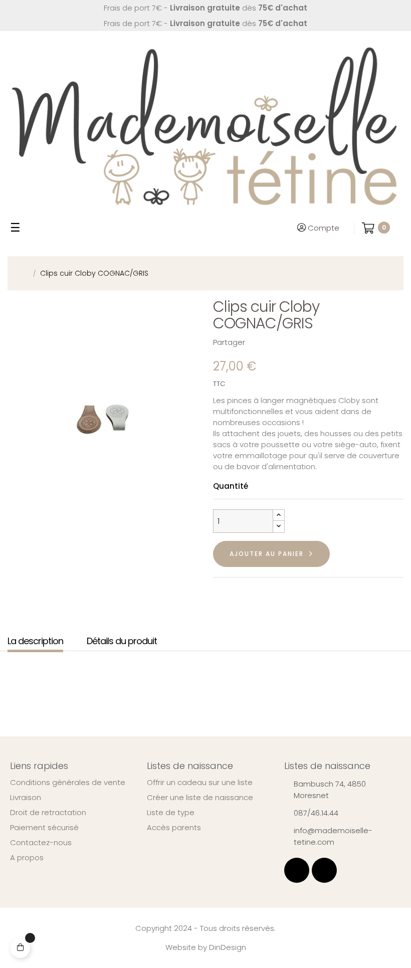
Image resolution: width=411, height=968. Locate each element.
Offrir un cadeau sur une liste (200, 782)
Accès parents (174, 827)
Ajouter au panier (267, 553)
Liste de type (170, 812)
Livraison (25, 797)
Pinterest (289, 342)
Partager (258, 342)
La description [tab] (35, 641)
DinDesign (227, 947)
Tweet (273, 342)
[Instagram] (324, 870)
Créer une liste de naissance (200, 797)
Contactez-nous (41, 842)
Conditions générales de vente (67, 782)
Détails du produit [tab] (122, 641)
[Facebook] (296, 870)
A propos (27, 857)
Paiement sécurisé (44, 827)
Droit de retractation (48, 812)
